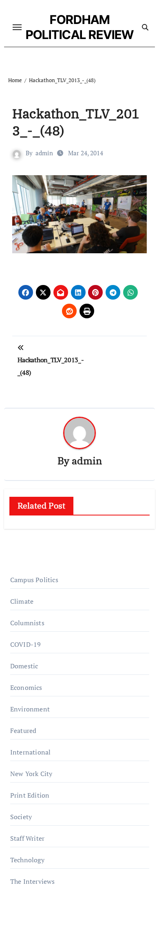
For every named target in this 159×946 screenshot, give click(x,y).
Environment (30, 709)
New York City (31, 773)
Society (21, 816)
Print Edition (30, 795)
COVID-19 (25, 644)
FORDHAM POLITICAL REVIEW (80, 27)
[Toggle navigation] (17, 27)
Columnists (27, 622)
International (30, 752)
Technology (27, 859)
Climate (21, 601)
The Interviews (32, 881)
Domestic (24, 665)
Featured (23, 730)
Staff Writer (27, 838)
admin (44, 153)
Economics (26, 687)
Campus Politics (34, 579)
